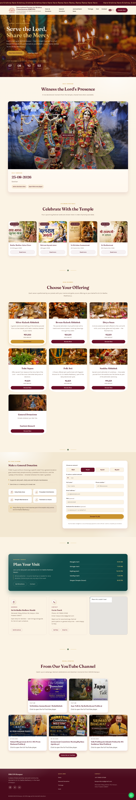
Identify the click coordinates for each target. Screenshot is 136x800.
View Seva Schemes (15, 53)
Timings (90, 9)
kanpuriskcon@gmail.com (103, 781)
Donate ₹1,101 (95, 516)
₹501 (73, 470)
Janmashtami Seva (77, 10)
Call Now (55, 630)
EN (110, 10)
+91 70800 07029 (100, 777)
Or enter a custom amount (74, 474)
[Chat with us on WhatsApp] (131, 795)
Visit (97, 9)
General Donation (62, 10)
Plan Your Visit (33, 53)
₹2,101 (102, 470)
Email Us (64, 630)
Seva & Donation (48, 10)
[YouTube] (19, 787)
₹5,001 (117, 470)
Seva (59, 777)
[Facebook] (15, 787)
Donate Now (122, 10)
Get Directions (20, 584)
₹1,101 (88, 470)
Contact (104, 9)
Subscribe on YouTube (68, 755)
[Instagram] (10, 787)
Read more (22, 252)
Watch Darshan (68, 135)
